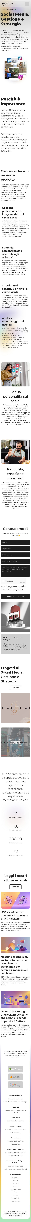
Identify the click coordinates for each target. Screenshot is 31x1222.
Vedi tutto (15, 887)
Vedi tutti (15, 688)
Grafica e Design (15, 1132)
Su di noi (15, 1183)
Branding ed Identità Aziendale (15, 1129)
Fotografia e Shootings (15, 1141)
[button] (27, 4)
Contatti (15, 1195)
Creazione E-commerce (15, 1121)
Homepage (15, 1177)
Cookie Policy (15, 1201)
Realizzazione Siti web (15, 1099)
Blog (15, 1192)
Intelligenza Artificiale (15, 1166)
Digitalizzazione (15, 1189)
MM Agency (18, 1215)
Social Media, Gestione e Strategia (15, 1102)
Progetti (15, 1186)
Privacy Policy (15, 1198)
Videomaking (15, 1144)
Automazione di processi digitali (15, 1169)
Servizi (15, 1180)
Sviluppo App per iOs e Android (15, 1152)
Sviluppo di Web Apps (15, 1155)
